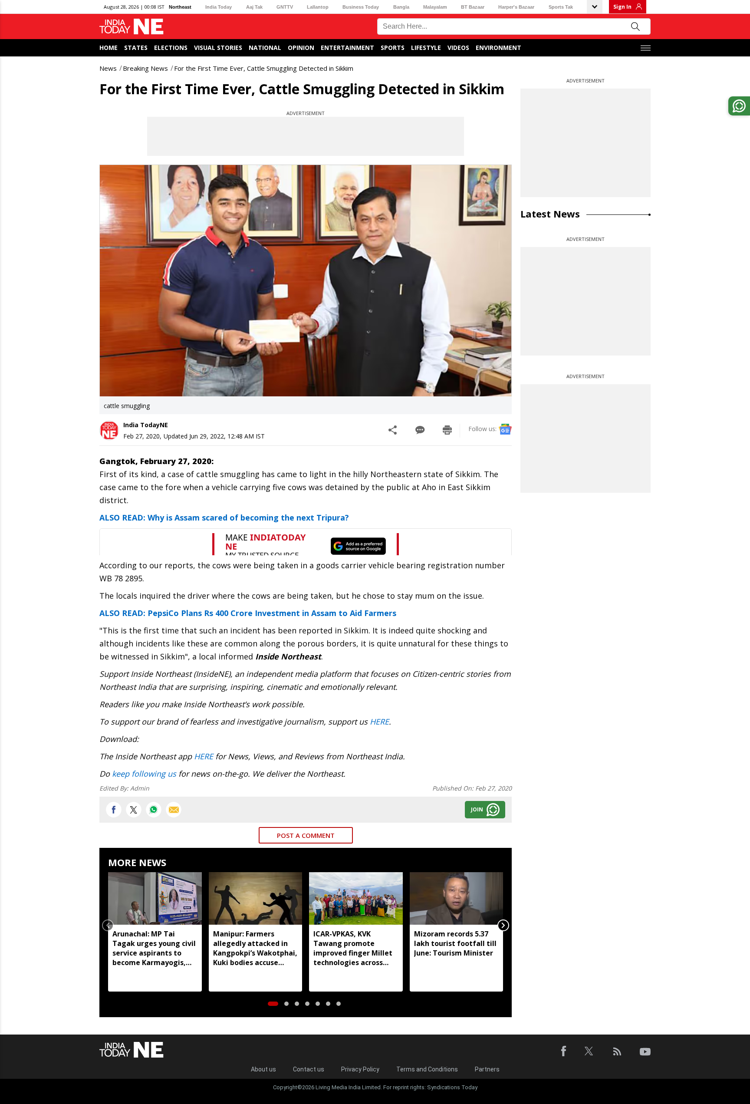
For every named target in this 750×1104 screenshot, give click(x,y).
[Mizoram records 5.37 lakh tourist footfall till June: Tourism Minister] (456, 898)
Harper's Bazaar (516, 7)
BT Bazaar (472, 7)
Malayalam (435, 7)
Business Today (360, 7)
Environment (498, 47)
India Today (218, 7)
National (265, 47)
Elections (171, 47)
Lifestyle (426, 47)
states (136, 47)
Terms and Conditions (427, 1069)
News (108, 68)
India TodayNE (145, 425)
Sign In (622, 6)
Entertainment (347, 47)
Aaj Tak (254, 7)
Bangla (401, 7)
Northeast (180, 7)
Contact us (308, 1069)
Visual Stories (218, 47)
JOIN (477, 809)
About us (263, 1069)
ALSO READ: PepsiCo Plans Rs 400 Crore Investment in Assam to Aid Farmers (247, 613)
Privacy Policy (360, 1069)
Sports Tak (561, 7)
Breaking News (145, 68)
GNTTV (284, 7)
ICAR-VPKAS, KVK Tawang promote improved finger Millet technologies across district (352, 948)
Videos (458, 47)
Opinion (301, 47)
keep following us (144, 773)
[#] (153, 809)
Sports (393, 47)
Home (108, 47)
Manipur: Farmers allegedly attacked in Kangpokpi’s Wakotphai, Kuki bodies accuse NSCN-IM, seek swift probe (255, 948)
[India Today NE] (131, 27)
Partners (487, 1069)
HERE (379, 721)
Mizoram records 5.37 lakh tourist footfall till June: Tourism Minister (455, 943)
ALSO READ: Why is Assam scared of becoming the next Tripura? (224, 517)
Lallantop (318, 7)
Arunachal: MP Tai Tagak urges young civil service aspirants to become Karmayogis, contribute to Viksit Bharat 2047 (154, 948)
